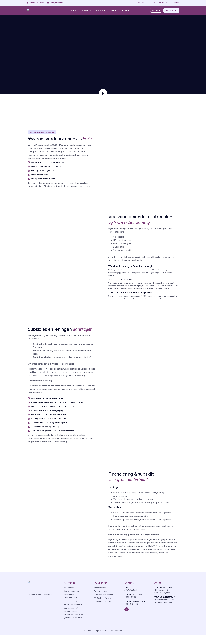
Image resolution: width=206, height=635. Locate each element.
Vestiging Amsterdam (134, 601)
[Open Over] (116, 10)
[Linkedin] (126, 609)
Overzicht (69, 582)
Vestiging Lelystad (133, 594)
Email (126, 587)
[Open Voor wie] (105, 10)
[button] (42, 132)
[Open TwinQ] (128, 10)
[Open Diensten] (90, 10)
